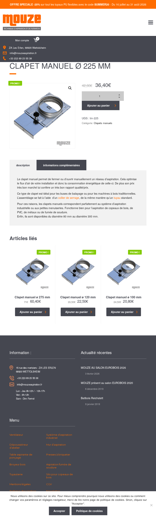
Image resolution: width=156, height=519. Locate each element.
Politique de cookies (89, 511)
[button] (70, 88)
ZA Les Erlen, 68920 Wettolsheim (27, 47)
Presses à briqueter (58, 454)
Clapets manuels (103, 123)
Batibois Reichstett (92, 398)
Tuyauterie (16, 474)
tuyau (117, 198)
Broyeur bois (17, 464)
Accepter (59, 511)
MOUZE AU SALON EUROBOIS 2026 (103, 367)
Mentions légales (20, 484)
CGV (49, 484)
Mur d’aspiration (56, 444)
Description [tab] (23, 165)
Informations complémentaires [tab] (61, 165)
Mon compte (22, 40)
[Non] (151, 505)
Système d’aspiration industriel (59, 436)
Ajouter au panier (98, 105)
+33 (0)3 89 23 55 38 (20, 58)
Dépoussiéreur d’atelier (19, 446)
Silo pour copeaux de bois (59, 476)
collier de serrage (68, 198)
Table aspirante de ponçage (21, 456)
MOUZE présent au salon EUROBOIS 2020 (107, 383)
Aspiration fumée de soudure (58, 466)
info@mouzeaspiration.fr (23, 53)
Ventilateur (16, 434)
